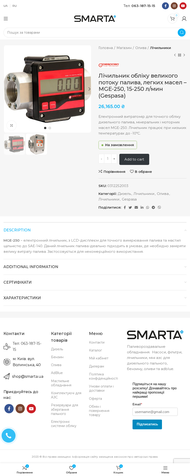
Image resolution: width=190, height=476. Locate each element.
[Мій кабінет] (184, 18)
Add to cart (134, 159)
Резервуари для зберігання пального (64, 409)
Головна (105, 48)
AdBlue (57, 373)
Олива (140, 48)
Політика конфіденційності (103, 376)
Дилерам (96, 366)
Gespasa (129, 199)
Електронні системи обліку (63, 424)
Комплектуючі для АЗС (66, 395)
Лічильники (160, 48)
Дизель (124, 193)
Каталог (95, 350)
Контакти (96, 342)
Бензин (57, 357)
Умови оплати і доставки (101, 388)
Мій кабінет (98, 358)
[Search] (182, 32)
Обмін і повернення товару (99, 410)
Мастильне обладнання (61, 383)
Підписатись (147, 424)
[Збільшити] (11, 125)
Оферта (95, 399)
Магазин (124, 48)
